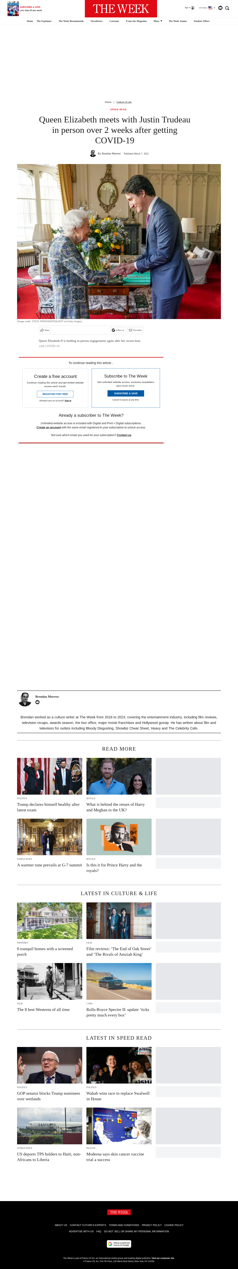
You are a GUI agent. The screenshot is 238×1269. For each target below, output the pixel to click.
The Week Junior (178, 21)
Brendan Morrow (111, 153)
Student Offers (201, 21)
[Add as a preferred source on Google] (119, 1244)
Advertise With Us (81, 1231)
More (157, 21)
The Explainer (44, 21)
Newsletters (96, 21)
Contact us (124, 435)
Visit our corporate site (163, 1258)
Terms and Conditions (124, 1225)
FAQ (98, 1231)
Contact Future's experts (88, 1225)
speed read (118, 109)
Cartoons (114, 21)
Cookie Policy (173, 1225)
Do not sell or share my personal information (136, 1231)
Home (108, 102)
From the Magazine (136, 21)
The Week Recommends (71, 21)
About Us (61, 1225)
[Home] (29, 21)
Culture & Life (124, 102)
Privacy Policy (152, 1225)
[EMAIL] (38, 702)
